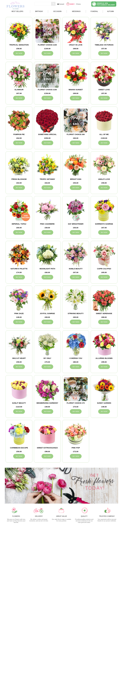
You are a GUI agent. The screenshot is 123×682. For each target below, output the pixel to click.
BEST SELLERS (17, 11)
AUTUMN (110, 11)
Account (61, 4)
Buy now (19, 53)
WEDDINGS (76, 11)
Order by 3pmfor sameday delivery (106, 4)
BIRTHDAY (39, 11)
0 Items (78, 4)
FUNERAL (94, 11)
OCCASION (57, 11)
